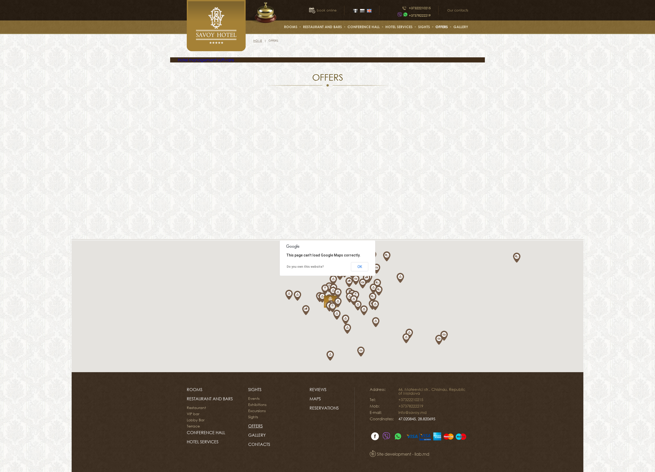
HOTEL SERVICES (398, 27)
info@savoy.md (412, 412)
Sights (424, 27)
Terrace (193, 426)
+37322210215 (420, 8)
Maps (315, 399)
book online (326, 10)
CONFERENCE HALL (363, 27)
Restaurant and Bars (322, 27)
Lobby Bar (195, 420)
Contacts (259, 444)
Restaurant (196, 408)
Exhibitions (257, 404)
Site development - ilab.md (402, 454)
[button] (327, 290)
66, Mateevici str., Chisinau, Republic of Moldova (431, 391)
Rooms (290, 27)
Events (253, 398)
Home (257, 40)
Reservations (324, 408)
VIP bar (193, 414)
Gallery (460, 27)
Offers (441, 27)
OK (359, 267)
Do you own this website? (305, 267)
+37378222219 (420, 15)
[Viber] (399, 15)
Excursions (257, 411)
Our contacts (457, 10)
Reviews (318, 390)
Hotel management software (206, 59)
